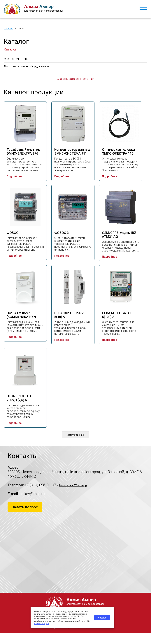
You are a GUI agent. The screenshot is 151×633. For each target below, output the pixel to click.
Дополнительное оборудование (26, 66)
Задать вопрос (25, 507)
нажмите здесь (41, 623)
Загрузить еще (75, 434)
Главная (8, 28)
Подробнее (14, 176)
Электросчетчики (16, 59)
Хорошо (102, 617)
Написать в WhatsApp (73, 485)
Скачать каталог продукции (75, 79)
